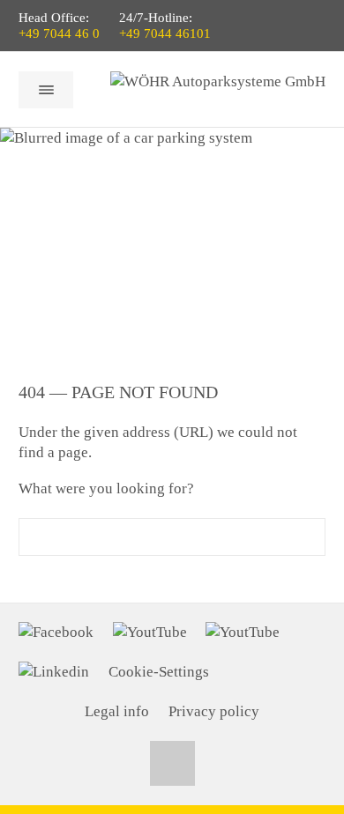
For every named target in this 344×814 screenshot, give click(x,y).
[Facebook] (56, 632)
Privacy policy (213, 711)
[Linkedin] (54, 672)
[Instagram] (243, 632)
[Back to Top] (172, 763)
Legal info (117, 711)
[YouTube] (150, 632)
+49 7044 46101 (165, 33)
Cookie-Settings (158, 671)
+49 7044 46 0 (59, 33)
